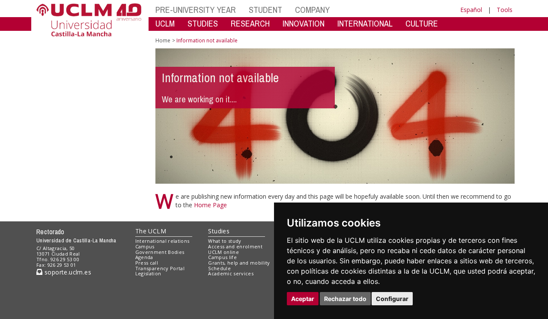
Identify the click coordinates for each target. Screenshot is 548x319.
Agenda (144, 257)
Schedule (219, 268)
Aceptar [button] (302, 298)
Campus (145, 246)
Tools (504, 10)
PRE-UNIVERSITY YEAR (195, 9)
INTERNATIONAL (365, 23)
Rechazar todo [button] (345, 298)
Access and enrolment (235, 246)
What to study (224, 241)
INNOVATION (304, 23)
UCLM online (223, 252)
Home (162, 40)
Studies (218, 231)
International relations (162, 241)
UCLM (165, 23)
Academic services (230, 273)
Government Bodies (160, 252)
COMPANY (312, 9)
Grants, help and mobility (239, 262)
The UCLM (150, 231)
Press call (146, 262)
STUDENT (265, 9)
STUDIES (203, 23)
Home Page (210, 205)
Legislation (148, 273)
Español (471, 10)
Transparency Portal (160, 268)
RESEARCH (250, 23)
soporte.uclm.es (66, 272)
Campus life (222, 257)
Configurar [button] (392, 298)
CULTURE (421, 23)
